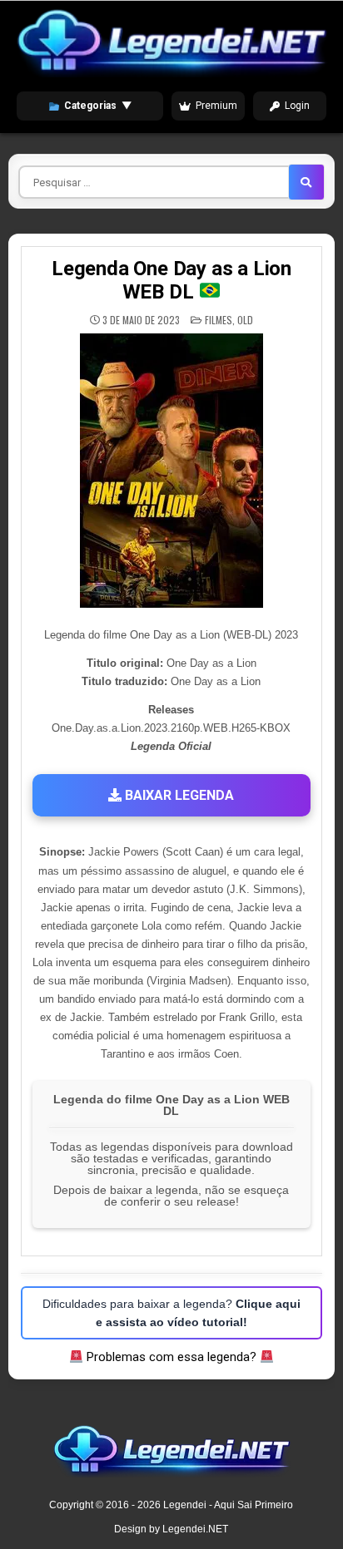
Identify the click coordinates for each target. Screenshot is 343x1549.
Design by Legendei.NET (171, 1529)
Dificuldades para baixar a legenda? (171, 1313)
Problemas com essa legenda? (171, 1356)
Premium (216, 105)
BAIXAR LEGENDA (178, 795)
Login (297, 105)
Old (245, 320)
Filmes (218, 320)
